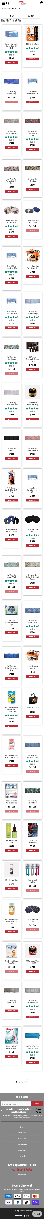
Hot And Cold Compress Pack (32, 841)
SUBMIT (37, 1104)
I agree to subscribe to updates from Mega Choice (23, 1110)
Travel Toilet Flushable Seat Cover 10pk (11, 622)
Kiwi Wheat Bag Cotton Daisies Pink (11, 403)
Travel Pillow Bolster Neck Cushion (32, 221)
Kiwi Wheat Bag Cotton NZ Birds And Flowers (32, 577)
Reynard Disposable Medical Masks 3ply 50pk (11, 46)
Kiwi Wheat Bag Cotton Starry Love (32, 756)
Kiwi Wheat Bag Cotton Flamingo (32, 312)
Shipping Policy (22, 1144)
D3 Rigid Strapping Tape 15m (32, 667)
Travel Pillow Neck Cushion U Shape (11, 530)
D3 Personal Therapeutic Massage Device (32, 359)
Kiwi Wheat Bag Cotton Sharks (32, 621)
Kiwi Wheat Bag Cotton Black (11, 449)
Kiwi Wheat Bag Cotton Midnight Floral (33, 133)
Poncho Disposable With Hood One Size (11, 801)
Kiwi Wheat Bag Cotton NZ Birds (11, 576)
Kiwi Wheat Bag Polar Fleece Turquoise (32, 1047)
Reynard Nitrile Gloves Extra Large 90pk (32, 490)
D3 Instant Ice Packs (32, 44)
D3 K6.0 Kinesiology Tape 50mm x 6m (33, 267)
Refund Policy (22, 1138)
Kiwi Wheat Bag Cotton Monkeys (11, 358)
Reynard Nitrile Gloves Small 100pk (11, 267)
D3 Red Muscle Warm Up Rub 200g (32, 962)
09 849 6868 (24, 1169)
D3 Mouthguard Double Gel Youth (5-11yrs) (11, 490)
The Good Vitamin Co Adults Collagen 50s (11, 756)
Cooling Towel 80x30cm (32, 881)
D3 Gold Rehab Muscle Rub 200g (32, 403)
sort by (31, 15)
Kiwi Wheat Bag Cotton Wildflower (11, 132)
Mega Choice (20, 1211)
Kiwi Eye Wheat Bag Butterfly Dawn (11, 221)
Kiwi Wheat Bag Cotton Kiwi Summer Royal (11, 668)
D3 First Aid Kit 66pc (32, 707)
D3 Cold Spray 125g (11, 880)
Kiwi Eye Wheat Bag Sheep (32, 920)
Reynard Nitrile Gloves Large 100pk (11, 312)
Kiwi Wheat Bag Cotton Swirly (11, 92)
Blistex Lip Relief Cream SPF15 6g (11, 1047)
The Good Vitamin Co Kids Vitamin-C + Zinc (11, 921)
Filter (12, 15)
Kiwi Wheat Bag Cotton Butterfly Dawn (11, 181)
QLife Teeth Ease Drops (11, 841)
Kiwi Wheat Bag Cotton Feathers (11, 1001)
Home (4, 8)
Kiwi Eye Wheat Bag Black (32, 530)
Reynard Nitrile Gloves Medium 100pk (32, 92)
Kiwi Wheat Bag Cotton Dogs (32, 180)
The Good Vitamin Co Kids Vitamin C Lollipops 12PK (11, 709)
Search (22, 1127)
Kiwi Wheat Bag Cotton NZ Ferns (33, 801)
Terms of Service (22, 1150)
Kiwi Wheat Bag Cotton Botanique (32, 449)
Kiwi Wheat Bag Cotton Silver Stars (32, 1001)
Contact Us (22, 1156)
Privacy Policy (38, 1110)
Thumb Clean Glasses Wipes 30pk (11, 962)
